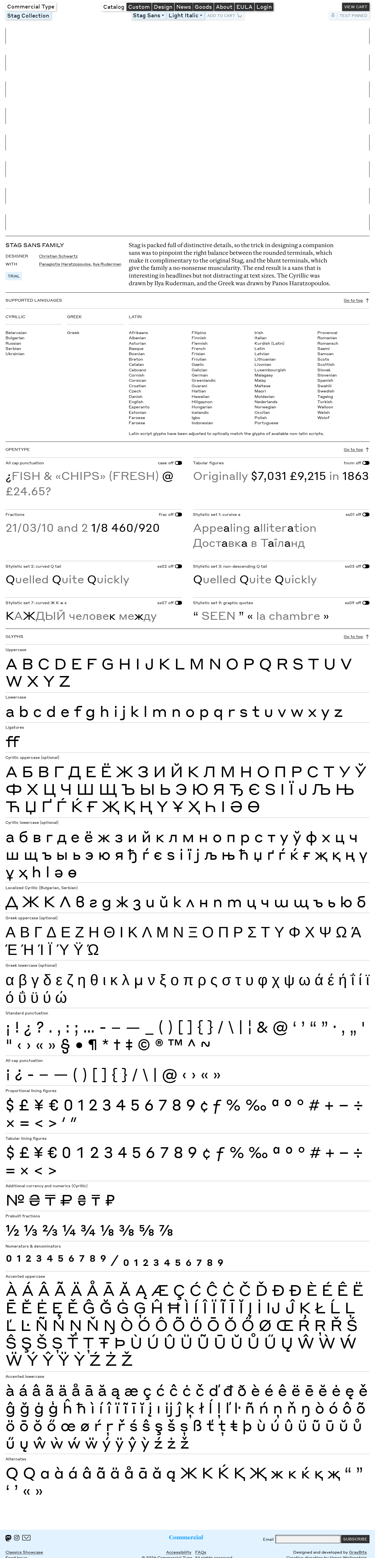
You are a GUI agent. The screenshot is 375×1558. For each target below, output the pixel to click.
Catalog (113, 6)
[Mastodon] (8, 1538)
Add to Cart (221, 15)
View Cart (355, 6)
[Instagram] (16, 1537)
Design (163, 6)
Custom (139, 6)
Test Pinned (353, 15)
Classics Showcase (24, 1552)
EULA (244, 6)
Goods (203, 6)
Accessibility (178, 1552)
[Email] (26, 1537)
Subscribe (355, 1539)
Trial (14, 276)
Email (268, 1539)
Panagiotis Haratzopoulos (65, 264)
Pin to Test (333, 15)
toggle (164, 15)
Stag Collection (28, 15)
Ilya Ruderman (107, 264)
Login (264, 6)
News (183, 6)
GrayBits (358, 1552)
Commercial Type (30, 6)
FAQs (200, 1552)
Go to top (353, 300)
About (224, 6)
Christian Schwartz (58, 256)
